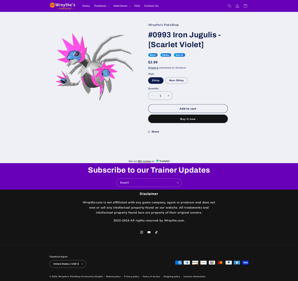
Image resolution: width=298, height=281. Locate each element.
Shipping (153, 67)
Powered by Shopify (92, 276)
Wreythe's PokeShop (69, 276)
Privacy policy (131, 276)
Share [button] (155, 131)
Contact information (194, 276)
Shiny (156, 80)
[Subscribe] (177, 182)
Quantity (153, 88)
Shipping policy (171, 276)
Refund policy (113, 276)
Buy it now (188, 119)
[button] (101, 6)
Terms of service (151, 276)
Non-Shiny (176, 80)
